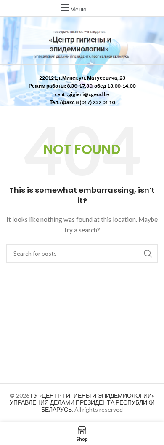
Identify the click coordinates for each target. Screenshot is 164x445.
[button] (72, 8)
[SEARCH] (148, 253)
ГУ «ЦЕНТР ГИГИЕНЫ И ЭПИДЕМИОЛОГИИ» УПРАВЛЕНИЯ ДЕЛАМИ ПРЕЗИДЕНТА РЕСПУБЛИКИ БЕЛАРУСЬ (82, 402)
